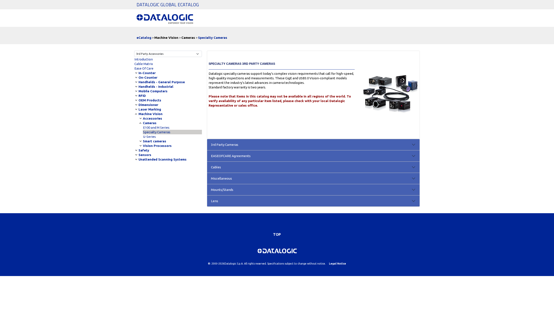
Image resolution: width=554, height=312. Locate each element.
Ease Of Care (143, 68)
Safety (143, 150)
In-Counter (147, 73)
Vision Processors (157, 146)
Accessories (152, 118)
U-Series (149, 136)
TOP (277, 234)
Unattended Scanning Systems (162, 159)
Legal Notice (337, 263)
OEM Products (149, 100)
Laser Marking (149, 109)
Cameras (149, 123)
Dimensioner (148, 105)
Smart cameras (154, 141)
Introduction (143, 59)
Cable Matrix (143, 64)
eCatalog (144, 37)
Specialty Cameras (212, 37)
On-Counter (147, 77)
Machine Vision (150, 114)
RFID (142, 96)
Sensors (144, 155)
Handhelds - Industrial (155, 86)
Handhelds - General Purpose (161, 82)
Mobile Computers (152, 91)
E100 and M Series (156, 127)
